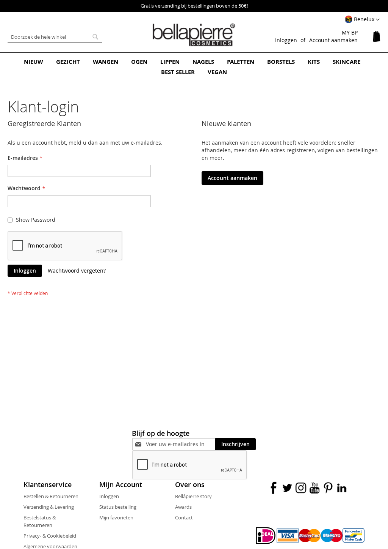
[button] (362, 20)
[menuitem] (33, 62)
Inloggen (286, 40)
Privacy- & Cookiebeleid (49, 535)
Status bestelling (117, 506)
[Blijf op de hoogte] (180, 444)
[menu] (194, 67)
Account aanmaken (333, 40)
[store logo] (194, 35)
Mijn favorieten (116, 517)
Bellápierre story (193, 496)
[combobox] (55, 37)
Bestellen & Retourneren (50, 496)
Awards (183, 506)
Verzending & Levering (48, 506)
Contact (184, 517)
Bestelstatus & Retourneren (39, 521)
